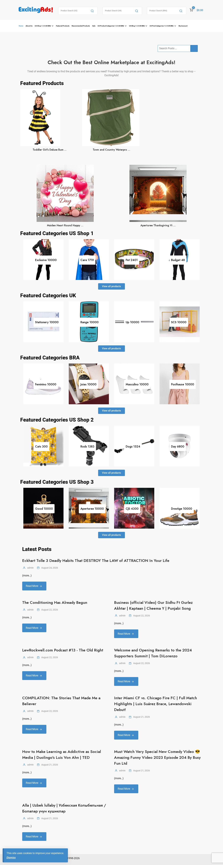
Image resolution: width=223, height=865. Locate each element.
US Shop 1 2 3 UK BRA (43, 26)
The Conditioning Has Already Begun (54, 602)
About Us (29, 26)
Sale (93, 26)
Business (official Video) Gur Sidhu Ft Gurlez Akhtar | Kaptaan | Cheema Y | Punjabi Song (153, 605)
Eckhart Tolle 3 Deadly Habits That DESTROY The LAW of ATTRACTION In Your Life (95, 560)
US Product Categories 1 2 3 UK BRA (111, 26)
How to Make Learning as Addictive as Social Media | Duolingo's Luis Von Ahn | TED (61, 754)
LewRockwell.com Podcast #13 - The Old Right (62, 650)
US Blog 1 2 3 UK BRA (137, 26)
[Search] (92, 11)
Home (21, 26)
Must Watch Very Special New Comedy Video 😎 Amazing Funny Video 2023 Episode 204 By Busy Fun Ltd (157, 757)
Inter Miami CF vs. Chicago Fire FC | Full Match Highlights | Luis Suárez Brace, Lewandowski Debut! (155, 703)
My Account (183, 26)
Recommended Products (81, 26)
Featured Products (62, 26)
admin (30, 567)
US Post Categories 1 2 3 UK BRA (162, 26)
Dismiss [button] (11, 857)
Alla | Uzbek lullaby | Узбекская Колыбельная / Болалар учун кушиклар (64, 808)
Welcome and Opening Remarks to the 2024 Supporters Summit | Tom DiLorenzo (153, 653)
